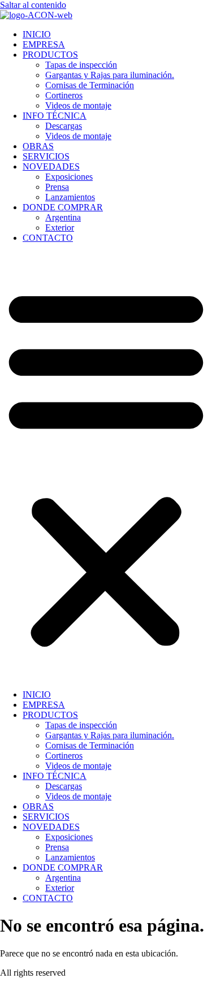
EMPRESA (44, 44)
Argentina (63, 217)
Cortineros (64, 95)
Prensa (57, 187)
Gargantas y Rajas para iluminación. (109, 75)
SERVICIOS (46, 156)
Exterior (59, 227)
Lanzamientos (70, 197)
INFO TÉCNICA (54, 115)
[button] (106, 466)
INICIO (37, 34)
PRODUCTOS (50, 54)
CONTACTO (48, 238)
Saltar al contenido (33, 5)
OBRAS (38, 146)
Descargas (63, 126)
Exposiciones (69, 176)
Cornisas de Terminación (89, 85)
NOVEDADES (51, 166)
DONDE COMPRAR (63, 207)
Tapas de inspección (81, 65)
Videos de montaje (78, 105)
